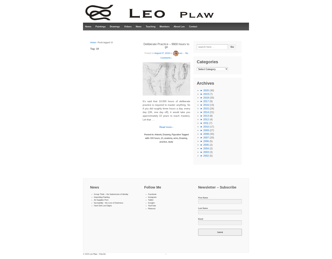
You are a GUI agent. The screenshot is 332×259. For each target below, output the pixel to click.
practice (163, 142)
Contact (193, 26)
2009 (206, 130)
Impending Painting (102, 197)
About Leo (179, 26)
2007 (206, 137)
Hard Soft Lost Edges (103, 206)
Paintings (100, 26)
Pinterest (151, 209)
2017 (206, 101)
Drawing (167, 134)
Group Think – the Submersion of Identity (111, 194)
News (138, 26)
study (170, 142)
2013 (206, 115)
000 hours (155, 138)
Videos (128, 26)
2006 (206, 141)
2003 (206, 152)
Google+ (151, 203)
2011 (206, 123)
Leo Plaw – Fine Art (97, 254)
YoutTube (152, 206)
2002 (206, 155)
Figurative (176, 134)
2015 (206, 108)
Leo (180, 53)
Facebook (152, 194)
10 (162, 138)
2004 (206, 148)
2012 (206, 119)
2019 (206, 94)
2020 (206, 90)
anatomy (168, 138)
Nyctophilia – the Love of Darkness (108, 203)
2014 (206, 112)
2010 (206, 126)
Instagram (152, 197)
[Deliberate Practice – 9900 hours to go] (166, 79)
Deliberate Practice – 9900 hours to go (166, 46)
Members (164, 26)
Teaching (150, 26)
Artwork (158, 134)
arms (175, 138)
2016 (206, 104)
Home (88, 26)
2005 (206, 144)
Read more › (166, 127)
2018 (206, 97)
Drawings (115, 26)
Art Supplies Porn (101, 200)
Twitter (151, 200)
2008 (206, 134)
